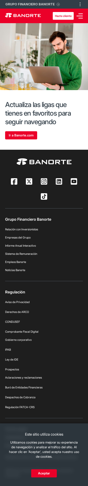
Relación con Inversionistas (21, 229)
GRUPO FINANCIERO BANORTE (30, 4)
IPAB (8, 349)
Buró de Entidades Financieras (24, 387)
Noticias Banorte (15, 270)
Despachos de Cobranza (20, 397)
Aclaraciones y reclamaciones (23, 377)
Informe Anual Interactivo (20, 245)
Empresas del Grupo (18, 237)
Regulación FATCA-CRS (20, 407)
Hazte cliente (63, 16)
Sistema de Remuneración (21, 253)
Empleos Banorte (15, 262)
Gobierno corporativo (18, 339)
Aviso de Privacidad (17, 302)
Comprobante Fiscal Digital (21, 331)
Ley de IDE (11, 359)
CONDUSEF (12, 321)
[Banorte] (23, 16)
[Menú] (79, 16)
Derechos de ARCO (17, 312)
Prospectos (12, 369)
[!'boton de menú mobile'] (80, 4)
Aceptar (44, 473)
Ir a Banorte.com (21, 135)
